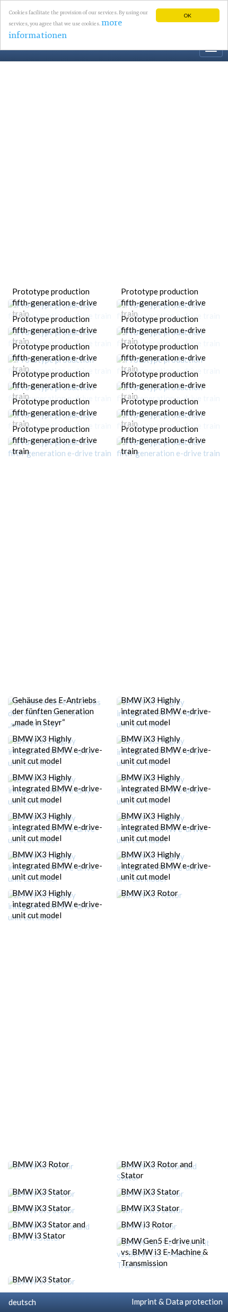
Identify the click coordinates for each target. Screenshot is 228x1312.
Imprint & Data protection (175, 1301)
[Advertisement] (114, 180)
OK (187, 15)
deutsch (20, 1302)
